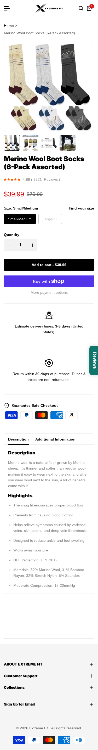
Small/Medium (20, 219)
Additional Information (55, 439)
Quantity (11, 235)
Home (9, 26)
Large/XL (50, 220)
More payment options (49, 292)
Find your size (81, 208)
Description (18, 439)
